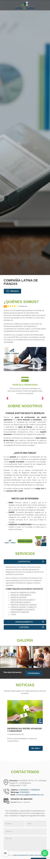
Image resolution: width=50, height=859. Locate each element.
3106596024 (24, 790)
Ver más (35, 748)
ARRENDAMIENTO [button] (24, 622)
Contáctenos (34, 673)
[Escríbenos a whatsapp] (44, 853)
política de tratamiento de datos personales (27, 855)
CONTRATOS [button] (24, 562)
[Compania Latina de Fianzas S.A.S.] (8, 657)
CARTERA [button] (24, 627)
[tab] (25, 561)
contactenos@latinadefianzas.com (30, 795)
